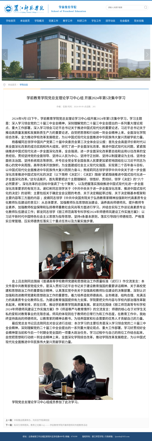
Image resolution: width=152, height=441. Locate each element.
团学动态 (110, 21)
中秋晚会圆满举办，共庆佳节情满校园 (31, 420)
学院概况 (39, 21)
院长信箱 (139, 21)
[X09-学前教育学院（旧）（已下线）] (45, 9)
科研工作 (82, 21)
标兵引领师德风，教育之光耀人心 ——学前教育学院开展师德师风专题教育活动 (50, 425)
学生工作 (96, 21)
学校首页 (10, 21)
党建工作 (53, 21)
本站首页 (25, 21)
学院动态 (24, 85)
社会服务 (124, 21)
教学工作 (67, 21)
